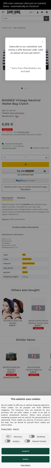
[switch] (9, 436)
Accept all (25, 451)
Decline (25, 459)
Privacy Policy (6, 429)
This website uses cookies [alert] (25, 399)
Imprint (16, 429)
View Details (25, 465)
